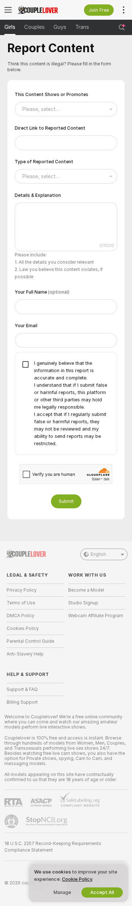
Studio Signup (83, 602)
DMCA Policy (20, 615)
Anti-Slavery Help (25, 654)
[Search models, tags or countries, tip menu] (121, 27)
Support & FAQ (22, 689)
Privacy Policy (22, 590)
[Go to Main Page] (41, 10)
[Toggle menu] (8, 10)
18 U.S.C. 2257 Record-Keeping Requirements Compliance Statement (52, 847)
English (98, 554)
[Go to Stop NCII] (47, 821)
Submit (66, 501)
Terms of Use (21, 602)
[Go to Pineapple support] (12, 821)
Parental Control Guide (30, 641)
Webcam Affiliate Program (95, 615)
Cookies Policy (23, 628)
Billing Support (22, 702)
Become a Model (86, 590)
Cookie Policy (77, 879)
